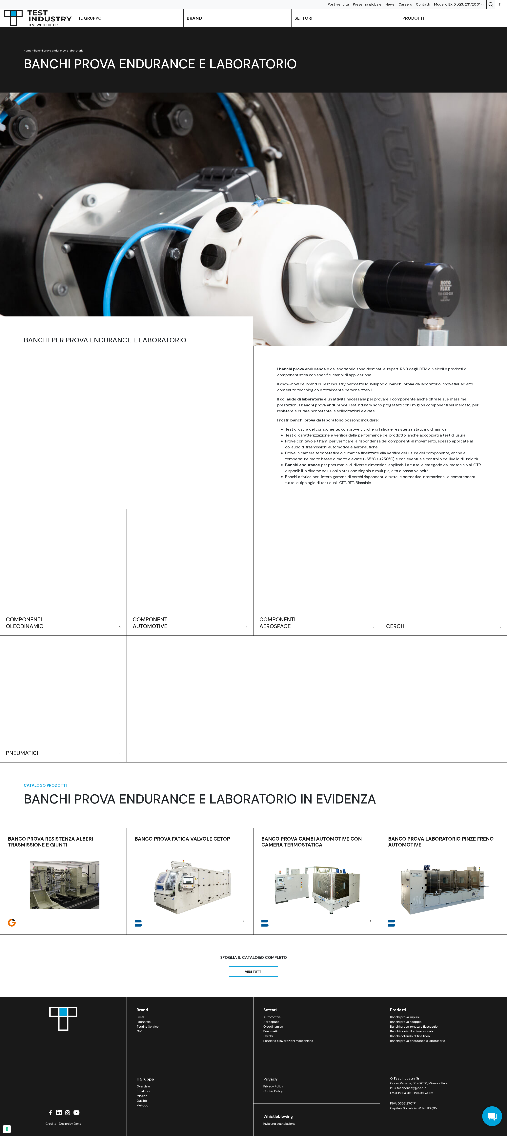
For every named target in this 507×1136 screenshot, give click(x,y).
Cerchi (268, 1036)
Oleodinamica (273, 1026)
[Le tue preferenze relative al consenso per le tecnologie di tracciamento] (7, 1129)
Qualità (142, 1101)
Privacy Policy (273, 1086)
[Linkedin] (59, 1112)
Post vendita (338, 4)
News (390, 4)
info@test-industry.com (415, 1093)
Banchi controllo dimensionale (411, 1031)
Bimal (140, 1017)
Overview (143, 1086)
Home (27, 50)
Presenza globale (367, 4)
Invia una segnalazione (279, 1124)
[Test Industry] (38, 18)
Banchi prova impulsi (404, 1017)
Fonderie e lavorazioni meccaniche (288, 1041)
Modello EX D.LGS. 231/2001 (457, 4)
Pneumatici (271, 1031)
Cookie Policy (273, 1091)
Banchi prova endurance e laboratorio (417, 1041)
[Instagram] (67, 1112)
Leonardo (144, 1022)
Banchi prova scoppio (406, 1022)
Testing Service (148, 1026)
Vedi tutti (253, 972)
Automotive (272, 1017)
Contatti (423, 4)
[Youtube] (76, 1112)
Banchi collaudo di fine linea (410, 1036)
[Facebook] (50, 1112)
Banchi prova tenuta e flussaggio (414, 1026)
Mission (142, 1096)
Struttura (143, 1091)
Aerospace (271, 1022)
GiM (139, 1031)
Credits (51, 1124)
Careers (405, 4)
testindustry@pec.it (411, 1088)
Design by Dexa (70, 1124)
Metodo (142, 1105)
